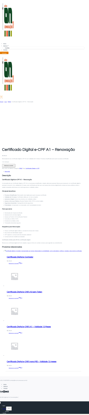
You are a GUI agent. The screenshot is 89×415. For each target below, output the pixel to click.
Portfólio (7, 48)
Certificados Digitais (31, 168)
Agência (5, 386)
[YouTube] (6, 392)
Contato (5, 50)
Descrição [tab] (7, 171)
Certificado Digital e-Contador (20, 257)
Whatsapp (4, 53)
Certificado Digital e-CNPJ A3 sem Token (24, 292)
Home (4, 43)
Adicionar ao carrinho (8, 165)
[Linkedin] (8, 392)
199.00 (20, 168)
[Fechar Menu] (0, 403)
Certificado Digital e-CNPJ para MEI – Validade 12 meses (31, 361)
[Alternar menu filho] (9, 409)
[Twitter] (2, 392)
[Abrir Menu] (1, 97)
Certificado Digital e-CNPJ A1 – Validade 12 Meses (29, 327)
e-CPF (37, 168)
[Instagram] (4, 392)
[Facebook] (0, 392)
